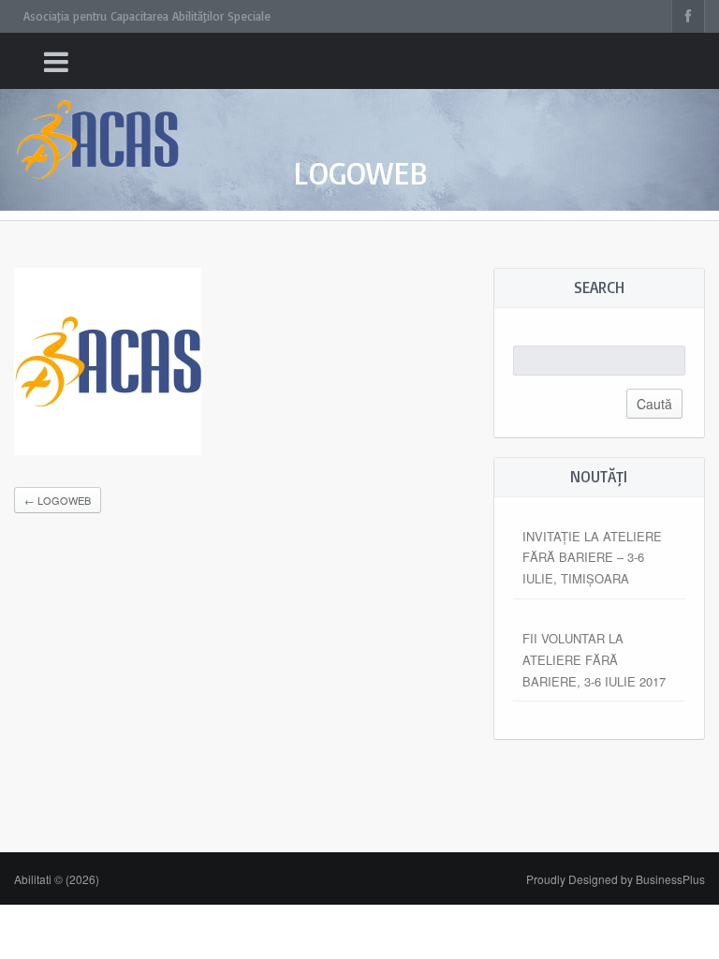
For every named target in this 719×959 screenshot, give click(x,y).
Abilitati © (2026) (56, 879)
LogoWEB (57, 500)
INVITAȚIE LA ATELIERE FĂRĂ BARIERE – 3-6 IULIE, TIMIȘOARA (592, 557)
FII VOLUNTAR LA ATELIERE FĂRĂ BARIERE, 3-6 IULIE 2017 (594, 659)
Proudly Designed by (615, 879)
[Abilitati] (98, 122)
